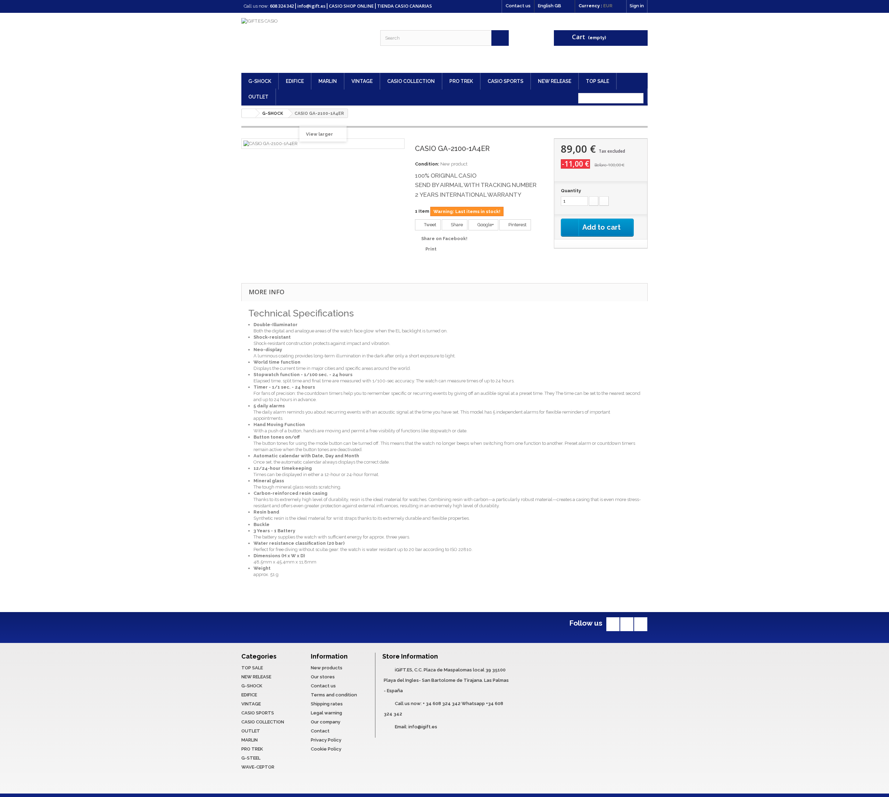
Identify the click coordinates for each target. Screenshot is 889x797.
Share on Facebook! (444, 238)
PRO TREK (461, 81)
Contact (320, 731)
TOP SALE (597, 81)
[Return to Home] (248, 113)
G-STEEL (250, 758)
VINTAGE (362, 81)
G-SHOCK (259, 81)
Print (431, 249)
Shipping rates (327, 703)
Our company (325, 721)
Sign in (637, 5)
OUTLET (258, 97)
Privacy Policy (326, 740)
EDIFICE (295, 81)
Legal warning (326, 712)
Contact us (518, 5)
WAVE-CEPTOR (257, 767)
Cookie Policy (326, 749)
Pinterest (516, 224)
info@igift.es (422, 726)
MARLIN (327, 81)
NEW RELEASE (554, 81)
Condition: (427, 164)
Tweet (429, 224)
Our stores (323, 676)
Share (456, 224)
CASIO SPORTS (505, 81)
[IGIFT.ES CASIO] (305, 43)
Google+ (485, 224)
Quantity (571, 190)
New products (326, 667)
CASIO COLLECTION (411, 81)
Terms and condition (334, 694)
